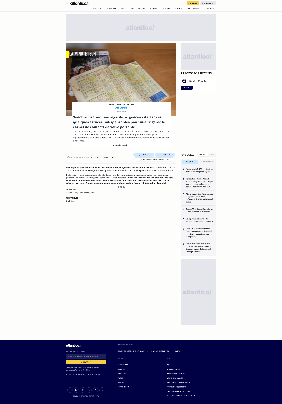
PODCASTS (121, 382)
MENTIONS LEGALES (174, 369)
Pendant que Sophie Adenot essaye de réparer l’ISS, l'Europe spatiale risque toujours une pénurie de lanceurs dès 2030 (199, 183)
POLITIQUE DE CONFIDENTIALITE (178, 382)
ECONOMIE (111, 8)
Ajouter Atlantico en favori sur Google (156, 159)
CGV (168, 365)
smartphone (89, 192)
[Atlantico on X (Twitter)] (76, 390)
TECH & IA (165, 8)
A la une (111, 104)
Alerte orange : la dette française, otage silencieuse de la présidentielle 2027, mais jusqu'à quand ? (199, 198)
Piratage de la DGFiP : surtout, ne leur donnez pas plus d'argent (199, 170)
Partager (145, 155)
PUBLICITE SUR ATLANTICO (176, 374)
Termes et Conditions (82, 370)
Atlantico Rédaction (121, 145)
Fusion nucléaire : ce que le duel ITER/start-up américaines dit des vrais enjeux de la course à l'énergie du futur (199, 248)
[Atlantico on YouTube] (101, 389)
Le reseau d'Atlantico (160, 351)
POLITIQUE (98, 8)
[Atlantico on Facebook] (82, 390)
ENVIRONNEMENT (193, 8)
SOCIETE (153, 8)
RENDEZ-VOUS (123, 374)
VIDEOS (120, 378)
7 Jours (211, 155)
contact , (70, 192)
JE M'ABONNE (193, 3)
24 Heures (202, 155)
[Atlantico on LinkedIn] (89, 390)
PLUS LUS (189, 162)
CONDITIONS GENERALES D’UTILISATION (181, 396)
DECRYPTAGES (123, 365)
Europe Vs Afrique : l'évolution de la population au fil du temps (199, 210)
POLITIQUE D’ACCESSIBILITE (176, 387)
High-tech (130, 104)
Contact (179, 351)
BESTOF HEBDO (123, 387)
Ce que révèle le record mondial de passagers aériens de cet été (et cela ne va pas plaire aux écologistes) (199, 233)
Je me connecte (208, 3)
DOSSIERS (121, 369)
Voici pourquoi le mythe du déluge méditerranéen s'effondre (200, 220)
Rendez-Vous (120, 104)
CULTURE (210, 8)
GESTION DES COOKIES (175, 378)
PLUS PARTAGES (207, 162)
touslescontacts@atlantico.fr (86, 396)
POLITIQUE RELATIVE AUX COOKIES (179, 391)
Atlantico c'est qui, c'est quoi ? (131, 351)
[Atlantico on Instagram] (95, 389)
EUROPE (141, 8)
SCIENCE (178, 8)
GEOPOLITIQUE (127, 8)
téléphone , (79, 192)
